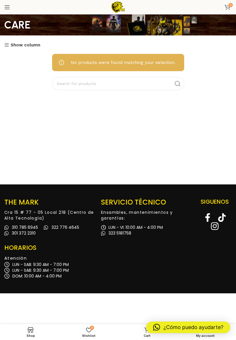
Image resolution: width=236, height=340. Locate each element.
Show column (25, 45)
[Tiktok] (222, 217)
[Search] (177, 83)
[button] (188, 327)
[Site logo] (118, 7)
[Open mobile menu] (7, 7)
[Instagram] (214, 226)
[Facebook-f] (207, 217)
